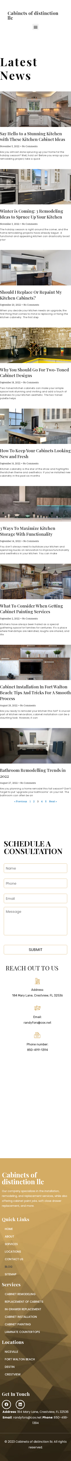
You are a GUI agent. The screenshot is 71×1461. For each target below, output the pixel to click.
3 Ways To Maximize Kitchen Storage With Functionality (27, 531)
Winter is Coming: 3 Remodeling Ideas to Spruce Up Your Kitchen (31, 214)
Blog (8, 1267)
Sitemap (10, 1274)
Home (9, 1229)
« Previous (20, 801)
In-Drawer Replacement (23, 1309)
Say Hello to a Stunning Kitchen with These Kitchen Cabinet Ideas (32, 136)
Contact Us (14, 1259)
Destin (10, 1367)
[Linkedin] (20, 1404)
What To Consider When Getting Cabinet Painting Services (31, 609)
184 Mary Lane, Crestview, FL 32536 (37, 995)
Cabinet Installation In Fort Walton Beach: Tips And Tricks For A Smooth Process (35, 692)
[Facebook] (6, 1404)
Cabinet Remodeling (20, 1294)
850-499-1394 (37, 1050)
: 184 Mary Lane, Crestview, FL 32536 (35, 1412)
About (9, 1236)
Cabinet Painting (18, 1324)
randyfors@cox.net (37, 1022)
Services (11, 1244)
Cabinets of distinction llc (33, 15)
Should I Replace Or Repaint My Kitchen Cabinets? (31, 295)
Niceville (11, 1352)
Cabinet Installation (21, 1317)
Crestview (13, 1374)
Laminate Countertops (22, 1332)
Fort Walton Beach (20, 1359)
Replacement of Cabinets (24, 1302)
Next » (53, 801)
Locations (13, 1252)
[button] (35, 27)
